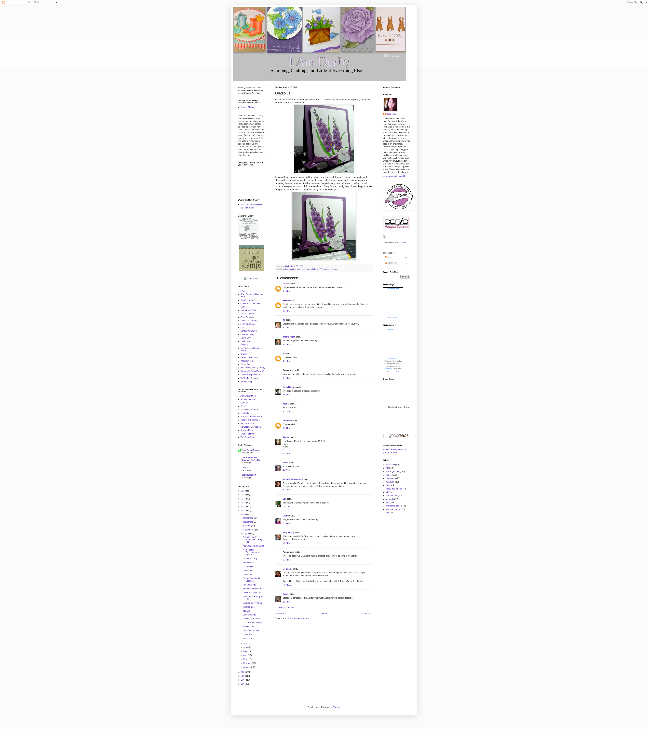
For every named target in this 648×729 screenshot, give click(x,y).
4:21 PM (286, 361)
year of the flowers (331, 269)
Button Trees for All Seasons (251, 579)
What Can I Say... (251, 558)
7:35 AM (286, 523)
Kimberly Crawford (249, 331)
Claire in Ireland (247, 300)
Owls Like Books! (251, 630)
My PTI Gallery (247, 208)
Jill (284, 320)
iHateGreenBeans (250, 450)
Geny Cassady (247, 317)
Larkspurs (247, 634)
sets (387, 513)
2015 (243, 495)
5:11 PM (286, 411)
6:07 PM (286, 543)
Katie (242, 327)
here (397, 371)
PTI (320, 269)
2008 (243, 676)
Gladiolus (247, 574)
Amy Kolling (288, 532)
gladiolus (314, 269)
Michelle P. (245, 345)
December (248, 518)
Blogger (336, 707)
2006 (243, 684)
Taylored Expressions (250, 374)
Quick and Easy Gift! (252, 593)
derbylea (388, 369)
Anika (285, 462)
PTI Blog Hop (249, 566)
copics (293, 269)
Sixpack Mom (246, 430)
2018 (243, 491)
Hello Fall (247, 570)
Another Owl (248, 626)
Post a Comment (286, 608)
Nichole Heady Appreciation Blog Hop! (252, 539)
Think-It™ (246, 467)
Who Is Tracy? (246, 381)
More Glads (248, 563)
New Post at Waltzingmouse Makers (251, 552)
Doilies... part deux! (252, 619)
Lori (284, 499)
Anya (242, 291)
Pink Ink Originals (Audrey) (252, 368)
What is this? (393, 318)
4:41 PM (286, 378)
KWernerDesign (247, 334)
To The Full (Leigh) (249, 378)
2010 (243, 514)
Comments (392, 263)
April (245, 655)
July (245, 643)
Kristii (285, 594)
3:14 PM (286, 291)
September (248, 530)
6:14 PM (286, 560)
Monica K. (287, 569)
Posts (390, 258)
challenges (391, 478)
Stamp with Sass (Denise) (252, 371)
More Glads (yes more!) (253, 546)
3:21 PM (286, 328)
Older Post (367, 613)
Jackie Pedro (289, 337)
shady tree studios (394, 489)
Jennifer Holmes (247, 324)
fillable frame (391, 495)
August (246, 533)
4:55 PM (286, 395)
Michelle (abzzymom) (293, 479)
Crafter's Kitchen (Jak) (250, 303)
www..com (393, 289)
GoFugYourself (248, 475)
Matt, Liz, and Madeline (251, 416)
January (247, 667)
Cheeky (244, 403)
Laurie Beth (245, 338)
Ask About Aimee (248, 396)
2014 (243, 499)
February (247, 663)
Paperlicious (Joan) (249, 357)
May (245, 651)
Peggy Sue (245, 364)
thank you (390, 482)
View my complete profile (394, 176)
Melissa (286, 284)
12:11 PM (287, 507)
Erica (242, 406)
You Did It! (247, 638)
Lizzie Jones (246, 341)
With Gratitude (249, 615)
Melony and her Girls (250, 420)
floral (308, 269)
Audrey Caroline (247, 399)
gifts (387, 492)
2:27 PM (286, 602)
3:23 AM (286, 453)
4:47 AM (286, 470)
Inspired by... (248, 607)
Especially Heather (249, 410)
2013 (243, 502)
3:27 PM (286, 344)
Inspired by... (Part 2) (252, 603)
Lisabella (244, 413)
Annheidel (287, 420)
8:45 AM (286, 490)
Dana (243, 307)
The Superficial (247, 437)
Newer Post (281, 613)
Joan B (286, 404)
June (245, 647)
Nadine (243, 354)
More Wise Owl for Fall (253, 588)
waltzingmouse (392, 471)
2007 (243, 680)
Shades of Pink (247, 434)
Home (324, 613)
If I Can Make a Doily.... (253, 623)
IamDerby (391, 114)
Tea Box (246, 611)
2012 (243, 506)
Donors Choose (247, 107)
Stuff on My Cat (247, 423)
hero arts (390, 499)
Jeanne (286, 300)
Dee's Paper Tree (248, 310)
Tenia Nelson (289, 387)
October (247, 526)
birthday (286, 269)
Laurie (286, 516)
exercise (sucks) (393, 509)
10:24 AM (287, 585)
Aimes (286, 437)
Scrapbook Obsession (250, 427)
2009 (243, 672)
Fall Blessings (249, 585)
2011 (243, 510)
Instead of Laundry (249, 320)
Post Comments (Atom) (298, 618)
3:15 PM (286, 311)
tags (387, 502)
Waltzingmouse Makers (251, 204)
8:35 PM (286, 428)
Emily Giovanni (247, 314)
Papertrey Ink (246, 361)
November (248, 522)
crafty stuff (301, 269)
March (246, 659)
